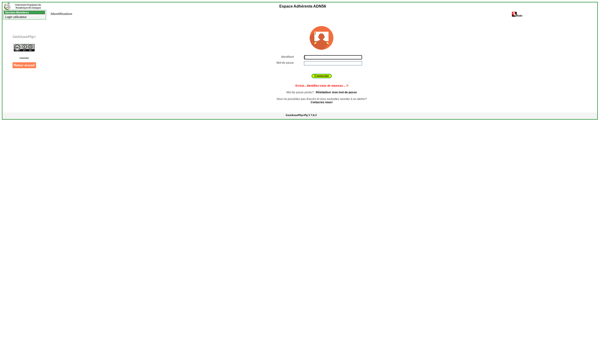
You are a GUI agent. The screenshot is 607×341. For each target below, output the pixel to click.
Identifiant (287, 56)
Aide (519, 15)
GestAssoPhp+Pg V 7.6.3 (301, 115)
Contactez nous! (322, 102)
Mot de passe (285, 62)
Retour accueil (24, 65)
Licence (24, 58)
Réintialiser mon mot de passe (336, 92)
